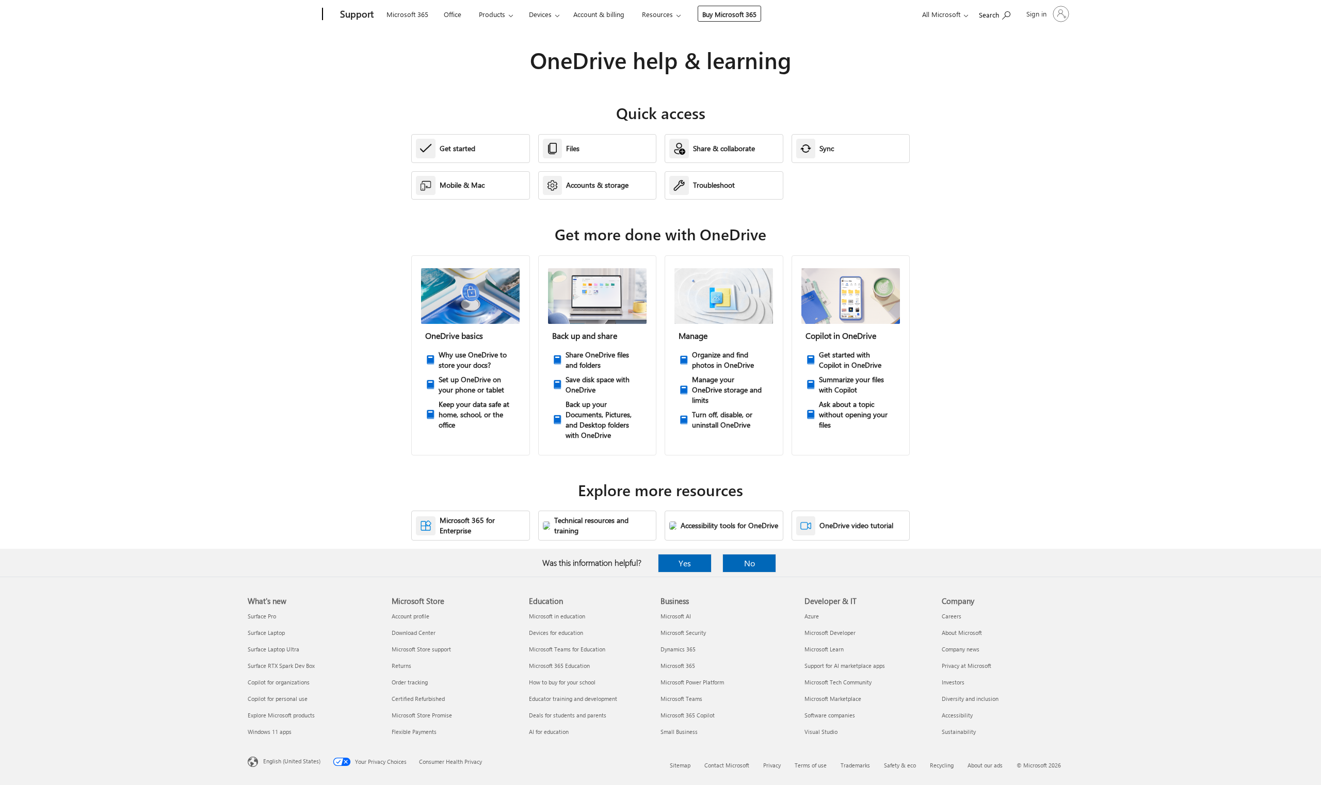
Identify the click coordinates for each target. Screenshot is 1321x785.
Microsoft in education (557, 616)
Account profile (410, 616)
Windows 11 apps (270, 731)
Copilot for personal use (278, 698)
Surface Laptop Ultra (273, 649)
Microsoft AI (675, 616)
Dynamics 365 (678, 649)
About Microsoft (962, 632)
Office (452, 14)
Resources (657, 14)
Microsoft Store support (421, 649)
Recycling (942, 765)
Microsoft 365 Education (559, 665)
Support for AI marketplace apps (844, 665)
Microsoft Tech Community (838, 682)
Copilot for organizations (279, 682)
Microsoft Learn (824, 649)
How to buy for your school (562, 682)
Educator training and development (573, 698)
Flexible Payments (414, 731)
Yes (685, 563)
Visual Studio (820, 731)
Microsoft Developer (830, 632)
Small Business (679, 731)
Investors (953, 682)
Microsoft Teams (681, 698)
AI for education (549, 731)
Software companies (829, 715)
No (749, 563)
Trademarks (855, 765)
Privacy (772, 765)
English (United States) (291, 761)
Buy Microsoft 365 (729, 14)
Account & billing (598, 14)
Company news (960, 649)
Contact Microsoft (726, 765)
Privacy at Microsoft (966, 665)
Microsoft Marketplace (832, 698)
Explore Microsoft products (281, 715)
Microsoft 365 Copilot (687, 715)
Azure (811, 616)
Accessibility (957, 715)
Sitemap (680, 765)
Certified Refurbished (418, 698)
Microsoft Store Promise (422, 715)
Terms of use (811, 765)
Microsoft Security (683, 632)
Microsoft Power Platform (692, 682)
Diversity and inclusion (970, 698)
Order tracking (410, 682)
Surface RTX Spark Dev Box (281, 665)
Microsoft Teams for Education (567, 649)
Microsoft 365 (407, 14)
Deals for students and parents (567, 715)
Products (492, 14)
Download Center (414, 632)
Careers (951, 616)
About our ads (985, 765)
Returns (401, 665)
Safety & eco (900, 765)
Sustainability (959, 731)
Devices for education (556, 632)
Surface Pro (262, 616)
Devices (540, 14)
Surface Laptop (266, 632)
